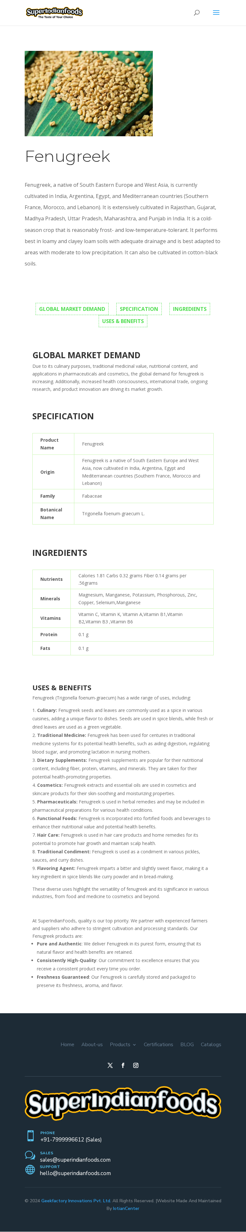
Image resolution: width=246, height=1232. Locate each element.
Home (67, 1044)
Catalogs (211, 1044)
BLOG (187, 1044)
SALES (46, 1153)
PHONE (47, 1132)
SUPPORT (50, 1166)
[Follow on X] (110, 1065)
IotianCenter (126, 1208)
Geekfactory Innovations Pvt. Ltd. (76, 1201)
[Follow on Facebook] (123, 1065)
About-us (92, 1044)
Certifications (158, 1044)
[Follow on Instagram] (136, 1065)
